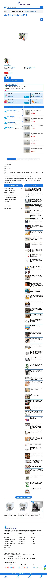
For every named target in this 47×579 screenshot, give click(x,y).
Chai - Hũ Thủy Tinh (7, 208)
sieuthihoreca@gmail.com (11, 562)
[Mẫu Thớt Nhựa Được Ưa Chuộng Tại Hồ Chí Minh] (27, 327)
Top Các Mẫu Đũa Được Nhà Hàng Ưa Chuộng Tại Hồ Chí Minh (35, 408)
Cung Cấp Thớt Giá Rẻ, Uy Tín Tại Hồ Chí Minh (36, 418)
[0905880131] (45, 568)
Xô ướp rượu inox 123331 (36, 148)
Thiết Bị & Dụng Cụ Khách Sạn (10, 199)
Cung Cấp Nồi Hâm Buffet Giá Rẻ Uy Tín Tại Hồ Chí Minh (36, 466)
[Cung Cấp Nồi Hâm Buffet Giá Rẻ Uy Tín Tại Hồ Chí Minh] (27, 466)
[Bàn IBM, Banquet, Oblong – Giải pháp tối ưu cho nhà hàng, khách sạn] (27, 194)
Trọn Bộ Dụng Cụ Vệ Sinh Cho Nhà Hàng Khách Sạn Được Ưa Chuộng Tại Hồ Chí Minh (36, 412)
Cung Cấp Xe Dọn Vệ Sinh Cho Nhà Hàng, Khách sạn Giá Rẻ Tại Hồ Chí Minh (36, 438)
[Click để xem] (23, 38)
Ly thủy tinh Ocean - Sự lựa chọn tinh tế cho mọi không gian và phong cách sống (35, 290)
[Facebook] (22, 567)
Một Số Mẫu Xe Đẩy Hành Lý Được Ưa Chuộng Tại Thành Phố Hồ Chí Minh (35, 255)
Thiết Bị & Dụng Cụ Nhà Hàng (9, 190)
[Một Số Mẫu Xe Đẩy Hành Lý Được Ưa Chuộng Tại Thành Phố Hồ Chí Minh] (27, 255)
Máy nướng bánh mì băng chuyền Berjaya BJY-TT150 (23, 515)
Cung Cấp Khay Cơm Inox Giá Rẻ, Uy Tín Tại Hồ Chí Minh (36, 401)
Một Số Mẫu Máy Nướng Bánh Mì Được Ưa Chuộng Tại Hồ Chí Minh (36, 346)
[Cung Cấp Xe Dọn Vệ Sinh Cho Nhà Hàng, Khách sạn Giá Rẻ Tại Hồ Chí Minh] (27, 438)
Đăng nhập (33, 539)
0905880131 (10, 560)
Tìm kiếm (33, 537)
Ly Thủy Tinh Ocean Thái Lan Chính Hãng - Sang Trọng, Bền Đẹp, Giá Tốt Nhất (36, 250)
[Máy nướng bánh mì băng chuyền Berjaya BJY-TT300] (10, 506)
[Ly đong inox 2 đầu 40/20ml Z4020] (27, 127)
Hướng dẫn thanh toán (21, 539)
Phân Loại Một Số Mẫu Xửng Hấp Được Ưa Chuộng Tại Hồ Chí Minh (36, 232)
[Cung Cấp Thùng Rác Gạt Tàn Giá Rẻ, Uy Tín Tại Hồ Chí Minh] (27, 372)
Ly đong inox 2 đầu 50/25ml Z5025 (37, 119)
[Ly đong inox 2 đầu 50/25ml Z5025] (27, 120)
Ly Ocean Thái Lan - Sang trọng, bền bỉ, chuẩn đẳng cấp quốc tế (36, 260)
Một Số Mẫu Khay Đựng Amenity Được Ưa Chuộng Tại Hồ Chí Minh (36, 339)
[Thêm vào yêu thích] (41, 19)
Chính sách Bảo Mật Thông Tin (9, 539)
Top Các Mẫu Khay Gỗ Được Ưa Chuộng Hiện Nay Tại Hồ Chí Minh (36, 382)
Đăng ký (32, 541)
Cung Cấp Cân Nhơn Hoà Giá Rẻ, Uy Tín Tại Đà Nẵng (36, 365)
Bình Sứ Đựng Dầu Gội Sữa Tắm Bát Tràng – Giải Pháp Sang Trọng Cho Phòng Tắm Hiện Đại (36, 205)
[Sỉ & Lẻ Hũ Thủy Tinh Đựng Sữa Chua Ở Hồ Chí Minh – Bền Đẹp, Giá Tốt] (27, 297)
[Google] (27, 567)
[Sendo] (13, 567)
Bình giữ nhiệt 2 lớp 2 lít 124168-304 (36, 111)
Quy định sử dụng (7, 537)
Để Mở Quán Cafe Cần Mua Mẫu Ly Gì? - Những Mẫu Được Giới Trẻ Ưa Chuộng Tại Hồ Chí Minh (36, 455)
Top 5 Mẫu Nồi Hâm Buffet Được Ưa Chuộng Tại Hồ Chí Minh (36, 358)
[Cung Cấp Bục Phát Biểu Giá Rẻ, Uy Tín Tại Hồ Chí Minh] (27, 444)
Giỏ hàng (33, 543)
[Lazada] (8, 567)
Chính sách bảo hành (8, 545)
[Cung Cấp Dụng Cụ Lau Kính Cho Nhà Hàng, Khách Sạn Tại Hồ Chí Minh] (27, 321)
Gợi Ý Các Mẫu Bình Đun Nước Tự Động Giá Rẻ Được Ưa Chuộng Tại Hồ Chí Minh (36, 461)
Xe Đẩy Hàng (6, 203)
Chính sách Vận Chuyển (8, 541)
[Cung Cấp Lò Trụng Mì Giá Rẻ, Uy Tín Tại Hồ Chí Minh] (27, 490)
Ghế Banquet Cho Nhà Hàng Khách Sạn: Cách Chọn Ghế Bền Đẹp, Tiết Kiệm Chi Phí (35, 189)
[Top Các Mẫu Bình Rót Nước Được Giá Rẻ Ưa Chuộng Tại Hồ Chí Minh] (27, 471)
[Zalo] (19, 567)
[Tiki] (11, 567)
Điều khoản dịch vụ (20, 543)
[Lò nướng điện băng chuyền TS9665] (37, 506)
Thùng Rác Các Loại (8, 201)
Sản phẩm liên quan (24, 497)
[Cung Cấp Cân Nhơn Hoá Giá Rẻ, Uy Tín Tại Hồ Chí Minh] (27, 484)
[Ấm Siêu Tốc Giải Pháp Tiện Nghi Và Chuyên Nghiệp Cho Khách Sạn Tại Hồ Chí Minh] (27, 200)
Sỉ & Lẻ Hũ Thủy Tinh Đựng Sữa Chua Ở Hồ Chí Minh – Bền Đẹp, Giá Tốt (36, 296)
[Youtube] (24, 567)
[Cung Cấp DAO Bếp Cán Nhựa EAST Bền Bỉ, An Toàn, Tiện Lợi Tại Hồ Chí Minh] (27, 238)
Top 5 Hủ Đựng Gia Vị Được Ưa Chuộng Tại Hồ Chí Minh (36, 395)
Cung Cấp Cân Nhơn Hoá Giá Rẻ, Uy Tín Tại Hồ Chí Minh (36, 483)
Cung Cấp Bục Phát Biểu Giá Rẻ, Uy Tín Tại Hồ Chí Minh (36, 444)
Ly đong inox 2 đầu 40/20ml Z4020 (37, 126)
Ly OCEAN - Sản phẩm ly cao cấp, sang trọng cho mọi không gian (36, 226)
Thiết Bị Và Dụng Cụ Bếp (8, 188)
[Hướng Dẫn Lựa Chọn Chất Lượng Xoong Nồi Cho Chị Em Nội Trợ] (27, 449)
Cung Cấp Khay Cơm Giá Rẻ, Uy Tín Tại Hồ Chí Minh (36, 477)
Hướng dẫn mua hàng (21, 537)
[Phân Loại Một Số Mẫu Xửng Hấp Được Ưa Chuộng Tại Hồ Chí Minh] (27, 233)
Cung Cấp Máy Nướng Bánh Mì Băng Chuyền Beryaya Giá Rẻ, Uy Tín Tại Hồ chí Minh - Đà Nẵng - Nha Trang (36, 353)
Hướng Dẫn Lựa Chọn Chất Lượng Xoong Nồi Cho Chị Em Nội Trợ (36, 448)
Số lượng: (6, 75)
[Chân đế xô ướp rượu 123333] (27, 142)
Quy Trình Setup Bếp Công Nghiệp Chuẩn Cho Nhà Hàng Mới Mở (36, 309)
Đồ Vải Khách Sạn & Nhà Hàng (10, 197)
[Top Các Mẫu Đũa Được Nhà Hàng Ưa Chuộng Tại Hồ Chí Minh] (27, 407)
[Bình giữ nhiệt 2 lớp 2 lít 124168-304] (27, 112)
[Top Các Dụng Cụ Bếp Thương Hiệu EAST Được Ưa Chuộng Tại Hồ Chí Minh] (27, 377)
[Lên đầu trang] (45, 572)
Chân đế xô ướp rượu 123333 (35, 141)
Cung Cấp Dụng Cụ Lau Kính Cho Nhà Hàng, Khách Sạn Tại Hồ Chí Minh (36, 320)
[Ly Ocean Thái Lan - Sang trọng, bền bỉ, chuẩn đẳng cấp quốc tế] (27, 261)
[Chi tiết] (28, 94)
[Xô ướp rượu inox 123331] (27, 150)
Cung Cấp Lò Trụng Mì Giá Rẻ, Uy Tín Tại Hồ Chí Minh (36, 489)
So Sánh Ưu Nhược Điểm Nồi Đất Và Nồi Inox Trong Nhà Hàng (36, 315)
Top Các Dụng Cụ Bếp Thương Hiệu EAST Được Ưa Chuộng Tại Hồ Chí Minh (36, 378)
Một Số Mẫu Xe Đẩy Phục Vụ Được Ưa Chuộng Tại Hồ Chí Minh (36, 276)
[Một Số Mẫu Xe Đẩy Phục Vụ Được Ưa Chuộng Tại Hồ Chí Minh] (27, 277)
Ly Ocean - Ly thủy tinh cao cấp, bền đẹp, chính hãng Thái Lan (36, 303)
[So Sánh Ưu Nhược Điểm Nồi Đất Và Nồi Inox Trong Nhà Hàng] (27, 315)
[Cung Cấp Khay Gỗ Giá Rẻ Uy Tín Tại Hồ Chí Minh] (27, 389)
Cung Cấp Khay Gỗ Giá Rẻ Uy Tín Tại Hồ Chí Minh (36, 389)
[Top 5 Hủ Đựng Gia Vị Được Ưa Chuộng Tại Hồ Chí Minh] (27, 396)
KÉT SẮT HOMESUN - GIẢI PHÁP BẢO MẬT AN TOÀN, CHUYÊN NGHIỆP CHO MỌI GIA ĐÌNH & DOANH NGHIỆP (36, 220)
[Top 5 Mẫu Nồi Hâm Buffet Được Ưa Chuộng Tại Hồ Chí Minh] (27, 359)
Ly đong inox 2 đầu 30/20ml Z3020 (37, 134)
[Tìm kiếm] (41, 7)
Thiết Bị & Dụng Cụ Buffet (9, 192)
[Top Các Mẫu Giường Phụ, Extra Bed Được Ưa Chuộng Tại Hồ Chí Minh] (27, 432)
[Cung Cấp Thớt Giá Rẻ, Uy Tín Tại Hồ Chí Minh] (27, 419)
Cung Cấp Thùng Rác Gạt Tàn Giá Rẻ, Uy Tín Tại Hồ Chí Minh (36, 371)
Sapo (34, 573)
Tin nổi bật (33, 185)
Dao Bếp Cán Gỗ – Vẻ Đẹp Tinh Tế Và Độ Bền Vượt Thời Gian (36, 244)
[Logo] (23, 3)
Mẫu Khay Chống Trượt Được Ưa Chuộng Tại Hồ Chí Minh (36, 333)
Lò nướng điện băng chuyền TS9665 (35, 515)
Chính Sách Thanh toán (8, 547)
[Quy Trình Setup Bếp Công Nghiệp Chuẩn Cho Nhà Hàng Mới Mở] (27, 310)
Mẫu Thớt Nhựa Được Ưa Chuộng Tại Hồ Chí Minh (35, 326)
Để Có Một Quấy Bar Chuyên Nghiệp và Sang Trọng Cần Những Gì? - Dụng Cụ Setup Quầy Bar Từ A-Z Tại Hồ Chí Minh (36, 426)
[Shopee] (5, 567)
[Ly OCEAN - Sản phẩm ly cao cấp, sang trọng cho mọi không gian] (27, 227)
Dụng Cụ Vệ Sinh (7, 206)
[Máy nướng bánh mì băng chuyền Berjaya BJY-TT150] (23, 506)
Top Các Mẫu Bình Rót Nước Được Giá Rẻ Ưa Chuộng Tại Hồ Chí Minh (36, 470)
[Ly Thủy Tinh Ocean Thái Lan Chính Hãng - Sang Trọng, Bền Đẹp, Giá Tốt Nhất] (27, 250)
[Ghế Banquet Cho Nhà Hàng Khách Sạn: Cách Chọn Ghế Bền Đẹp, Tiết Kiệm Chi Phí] (27, 189)
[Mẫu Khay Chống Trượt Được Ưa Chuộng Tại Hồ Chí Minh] (27, 334)
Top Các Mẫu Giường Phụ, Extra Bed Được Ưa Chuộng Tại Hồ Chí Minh (36, 432)
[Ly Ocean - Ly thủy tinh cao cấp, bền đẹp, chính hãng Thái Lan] (27, 303)
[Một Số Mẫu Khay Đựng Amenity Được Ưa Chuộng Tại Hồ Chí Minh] (27, 340)
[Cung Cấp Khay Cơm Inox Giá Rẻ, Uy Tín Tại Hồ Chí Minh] (27, 402)
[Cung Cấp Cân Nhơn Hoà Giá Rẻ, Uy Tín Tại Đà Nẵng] (27, 366)
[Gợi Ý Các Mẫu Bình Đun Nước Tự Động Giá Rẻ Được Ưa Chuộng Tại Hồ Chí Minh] (27, 461)
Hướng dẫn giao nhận (21, 541)
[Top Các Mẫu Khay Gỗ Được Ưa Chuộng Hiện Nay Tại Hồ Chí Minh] (27, 383)
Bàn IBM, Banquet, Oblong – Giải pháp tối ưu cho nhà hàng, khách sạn (36, 194)
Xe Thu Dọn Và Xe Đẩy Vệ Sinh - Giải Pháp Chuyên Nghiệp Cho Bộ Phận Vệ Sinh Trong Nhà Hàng (36, 268)
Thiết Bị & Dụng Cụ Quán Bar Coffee (11, 195)
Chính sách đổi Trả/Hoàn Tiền (9, 543)
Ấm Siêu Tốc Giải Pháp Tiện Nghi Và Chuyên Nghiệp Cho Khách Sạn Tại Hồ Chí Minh (36, 200)
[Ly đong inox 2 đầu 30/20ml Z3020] (27, 135)
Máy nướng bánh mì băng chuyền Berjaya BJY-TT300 (10, 515)
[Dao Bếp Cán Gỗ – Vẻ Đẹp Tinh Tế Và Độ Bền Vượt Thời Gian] (27, 245)
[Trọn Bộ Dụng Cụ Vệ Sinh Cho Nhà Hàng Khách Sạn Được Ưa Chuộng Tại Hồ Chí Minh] (27, 413)
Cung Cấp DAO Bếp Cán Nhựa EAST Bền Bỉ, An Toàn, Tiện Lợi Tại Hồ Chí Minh (36, 238)
